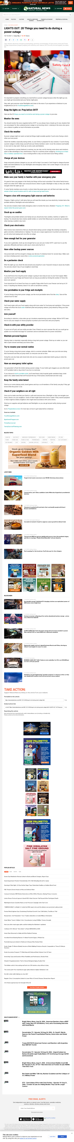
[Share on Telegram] (17, 40)
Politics (13, 19)
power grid (61, 43)
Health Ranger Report (11, 1017)
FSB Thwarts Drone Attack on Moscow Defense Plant (19, 889)
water (23, 307)
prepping (24, 45)
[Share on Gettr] (29, 40)
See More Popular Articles (37, 987)
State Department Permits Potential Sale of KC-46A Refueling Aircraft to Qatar (26, 881)
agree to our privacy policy (28, 1138)
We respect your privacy (37, 1112)
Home (7, 19)
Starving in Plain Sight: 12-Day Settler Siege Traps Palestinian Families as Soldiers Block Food (30, 885)
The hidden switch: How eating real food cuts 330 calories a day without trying (26, 965)
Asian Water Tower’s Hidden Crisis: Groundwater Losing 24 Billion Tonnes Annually (27, 920)
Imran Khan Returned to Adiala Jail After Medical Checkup (20, 933)
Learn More (52, 1136)
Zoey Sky (17, 36)
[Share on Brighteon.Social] (6, 40)
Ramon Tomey (34, 476)
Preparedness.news (14, 409)
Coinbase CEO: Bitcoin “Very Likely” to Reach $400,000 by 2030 (22, 929)
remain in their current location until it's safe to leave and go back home (26, 191)
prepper (19, 45)
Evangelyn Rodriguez (35, 520)
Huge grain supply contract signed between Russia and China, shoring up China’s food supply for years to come (45, 646)
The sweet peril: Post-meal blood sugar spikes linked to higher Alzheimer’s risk (26, 969)
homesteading (44, 43)
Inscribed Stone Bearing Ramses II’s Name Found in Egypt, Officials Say (24, 937)
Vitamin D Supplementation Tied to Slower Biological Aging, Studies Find (24, 961)
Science (31, 20)
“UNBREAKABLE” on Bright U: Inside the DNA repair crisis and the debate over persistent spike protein (33, 907)
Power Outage (25, 439)
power (55, 43)
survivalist (65, 45)
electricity (15, 43)
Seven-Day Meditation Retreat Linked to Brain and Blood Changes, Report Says (26, 876)
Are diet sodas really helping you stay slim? (16, 974)
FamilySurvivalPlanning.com (13, 426)
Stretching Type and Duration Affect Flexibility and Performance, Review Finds (26, 956)
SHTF (46, 45)
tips (5, 47)
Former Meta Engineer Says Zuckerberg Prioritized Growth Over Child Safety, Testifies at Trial (30, 911)
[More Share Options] (32, 40)
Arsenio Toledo (34, 505)
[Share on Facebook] (10, 40)
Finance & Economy (47, 19)
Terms (44, 1124)
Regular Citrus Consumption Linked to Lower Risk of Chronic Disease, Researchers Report (29, 978)
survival (50, 45)
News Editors (34, 534)
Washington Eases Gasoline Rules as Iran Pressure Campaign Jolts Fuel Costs (26, 902)
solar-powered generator (36, 256)
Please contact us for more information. (14, 714)
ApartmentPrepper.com (11, 419)
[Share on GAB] (21, 40)
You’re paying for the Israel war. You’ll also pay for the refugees (43, 551)
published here (33, 1129)
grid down (36, 43)
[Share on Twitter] (14, 40)
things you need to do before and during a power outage (31, 114)
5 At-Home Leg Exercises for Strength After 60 (17, 982)
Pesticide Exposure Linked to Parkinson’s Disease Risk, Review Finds (23, 942)
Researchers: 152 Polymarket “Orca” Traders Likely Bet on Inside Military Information (28, 915)
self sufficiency (32, 45)
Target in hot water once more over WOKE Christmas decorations (43, 478)
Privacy (40, 1124)
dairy (57, 294)
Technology (40, 20)
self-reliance (40, 45)
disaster (9, 43)
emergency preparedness (25, 43)
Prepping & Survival (62, 19)
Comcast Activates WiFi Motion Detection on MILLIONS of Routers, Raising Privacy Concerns (30, 894)
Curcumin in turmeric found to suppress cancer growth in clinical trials (45, 522)
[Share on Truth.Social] (25, 40)
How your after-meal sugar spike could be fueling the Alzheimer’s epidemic (25, 924)
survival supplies (57, 45)
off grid (51, 43)
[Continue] (53, 1108)
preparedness (13, 45)
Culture (21, 19)
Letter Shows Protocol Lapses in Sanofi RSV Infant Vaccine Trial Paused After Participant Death (31, 898)
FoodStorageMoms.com (25, 105)
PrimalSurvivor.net (10, 423)
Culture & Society (13, 25)
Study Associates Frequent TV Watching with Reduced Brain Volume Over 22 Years (27, 952)
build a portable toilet (21, 373)
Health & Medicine (32, 19)
